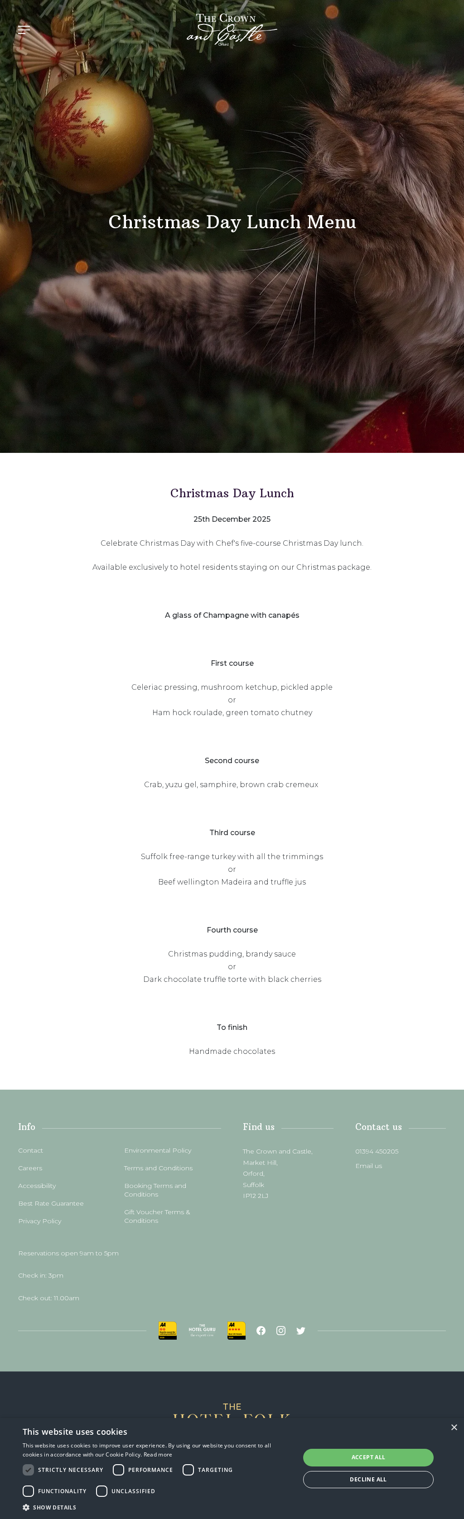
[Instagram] (280, 1330)
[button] (157, 1507)
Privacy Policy (39, 1221)
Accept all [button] (369, 1457)
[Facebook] (261, 1330)
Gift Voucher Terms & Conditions (157, 1216)
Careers (30, 1168)
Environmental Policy (157, 1150)
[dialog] (232, 1468)
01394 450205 (376, 1151)
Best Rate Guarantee (51, 1203)
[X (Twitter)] (300, 1330)
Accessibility (37, 1186)
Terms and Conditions (158, 1168)
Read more (158, 1454)
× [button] (453, 1427)
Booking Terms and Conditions (155, 1190)
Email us (368, 1166)
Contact (30, 1150)
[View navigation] (24, 30)
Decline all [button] (368, 1479)
